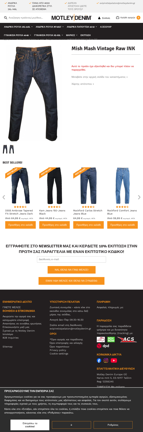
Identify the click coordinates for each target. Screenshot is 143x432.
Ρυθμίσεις (113, 424)
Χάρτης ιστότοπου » (83, 83)
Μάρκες (70, 35)
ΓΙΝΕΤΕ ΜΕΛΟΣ (12, 307)
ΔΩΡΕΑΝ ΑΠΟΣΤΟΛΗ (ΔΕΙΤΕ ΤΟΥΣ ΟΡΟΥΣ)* (77, 6)
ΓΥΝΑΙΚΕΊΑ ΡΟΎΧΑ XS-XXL (47, 35)
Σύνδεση (105, 18)
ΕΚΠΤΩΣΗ (86, 35)
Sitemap (8, 346)
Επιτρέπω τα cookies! (30, 425)
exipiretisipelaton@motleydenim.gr (117, 3)
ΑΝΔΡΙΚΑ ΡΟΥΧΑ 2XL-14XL (17, 27)
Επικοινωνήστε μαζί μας (16, 327)
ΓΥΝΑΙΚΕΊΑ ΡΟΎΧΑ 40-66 (16, 35)
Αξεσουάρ (105, 27)
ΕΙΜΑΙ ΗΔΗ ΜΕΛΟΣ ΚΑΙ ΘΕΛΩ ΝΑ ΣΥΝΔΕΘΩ (71, 280)
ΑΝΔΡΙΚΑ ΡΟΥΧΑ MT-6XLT (48, 27)
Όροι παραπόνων (59, 346)
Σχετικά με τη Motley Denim (19, 330)
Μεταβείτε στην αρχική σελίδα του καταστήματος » (100, 76)
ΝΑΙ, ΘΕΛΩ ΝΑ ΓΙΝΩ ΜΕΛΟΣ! (71, 269)
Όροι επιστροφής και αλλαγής (66, 343)
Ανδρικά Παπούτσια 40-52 (81, 27)
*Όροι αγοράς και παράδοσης (66, 339)
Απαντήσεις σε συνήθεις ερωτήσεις (22, 323)
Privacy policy (58, 350)
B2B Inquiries (10, 337)
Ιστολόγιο (8, 334)
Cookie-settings (59, 353)
